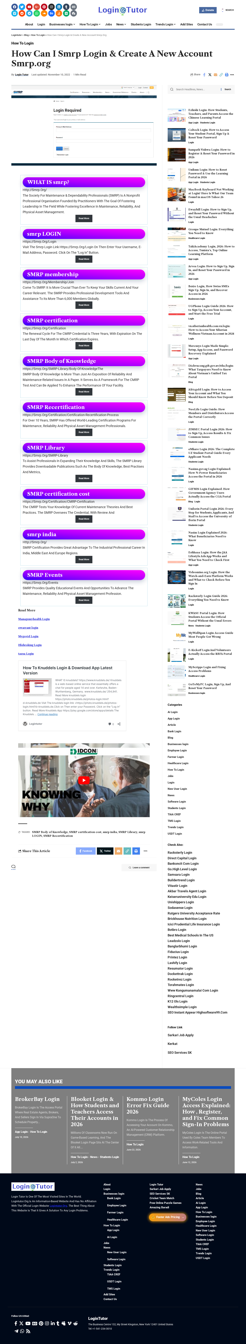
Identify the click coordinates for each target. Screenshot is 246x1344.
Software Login (177, 801)
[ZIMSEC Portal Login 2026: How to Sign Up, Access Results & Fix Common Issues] (177, 434)
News (191, 626)
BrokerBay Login (37, 1099)
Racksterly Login (180, 852)
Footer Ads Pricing (167, 1217)
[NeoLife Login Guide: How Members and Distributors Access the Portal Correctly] (177, 414)
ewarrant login (28, 627)
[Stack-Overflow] (59, 13)
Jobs (170, 776)
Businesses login (196, 299)
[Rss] (28, 1331)
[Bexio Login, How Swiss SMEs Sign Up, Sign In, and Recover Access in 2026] (177, 291)
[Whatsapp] (36, 13)
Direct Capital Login (182, 858)
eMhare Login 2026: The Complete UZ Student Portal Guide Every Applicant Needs (211, 453)
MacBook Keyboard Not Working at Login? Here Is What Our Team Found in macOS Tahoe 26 (211, 193)
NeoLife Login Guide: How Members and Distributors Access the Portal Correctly (211, 413)
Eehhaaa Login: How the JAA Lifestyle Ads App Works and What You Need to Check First (208, 556)
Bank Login (174, 731)
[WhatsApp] (22, 1331)
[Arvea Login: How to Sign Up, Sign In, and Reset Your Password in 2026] (177, 271)
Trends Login (176, 827)
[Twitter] (22, 7)
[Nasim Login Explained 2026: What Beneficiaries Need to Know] (177, 537)
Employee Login (177, 750)
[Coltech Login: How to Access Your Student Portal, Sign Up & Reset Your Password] (177, 135)
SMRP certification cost (85, 832)
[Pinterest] (44, 7)
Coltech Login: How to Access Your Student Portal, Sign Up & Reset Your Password (208, 133)
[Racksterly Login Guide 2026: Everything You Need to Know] (177, 601)
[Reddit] (22, 13)
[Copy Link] (220, 75)
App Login (193, 122)
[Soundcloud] (44, 13)
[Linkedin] (59, 7)
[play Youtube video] (84, 780)
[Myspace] (63, 1323)
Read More (84, 218)
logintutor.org (58, 1205)
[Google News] (34, 1323)
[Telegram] (29, 13)
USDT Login (175, 833)
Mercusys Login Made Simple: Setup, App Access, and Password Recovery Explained (210, 349)
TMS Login (174, 821)
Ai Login (173, 712)
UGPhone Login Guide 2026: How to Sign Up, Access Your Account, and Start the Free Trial (211, 310)
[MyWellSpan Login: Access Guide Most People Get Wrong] (177, 638)
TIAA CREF (174, 814)
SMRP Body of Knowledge (50, 832)
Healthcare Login (196, 238)
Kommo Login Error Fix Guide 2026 (148, 1105)
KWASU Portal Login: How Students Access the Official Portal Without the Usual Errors (209, 617)
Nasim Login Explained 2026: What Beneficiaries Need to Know (207, 536)
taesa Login (26, 653)
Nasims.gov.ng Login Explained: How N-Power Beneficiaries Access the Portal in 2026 (209, 472)
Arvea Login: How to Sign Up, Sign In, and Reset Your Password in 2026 (211, 270)
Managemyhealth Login (34, 619)
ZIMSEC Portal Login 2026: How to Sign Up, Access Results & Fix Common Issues (210, 433)
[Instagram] (51, 7)
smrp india (110, 832)
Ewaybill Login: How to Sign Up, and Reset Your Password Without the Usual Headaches (211, 213)
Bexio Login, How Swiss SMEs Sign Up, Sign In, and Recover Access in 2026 (208, 290)
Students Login (207, 122)
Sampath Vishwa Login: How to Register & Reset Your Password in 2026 (211, 153)
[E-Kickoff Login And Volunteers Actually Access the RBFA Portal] (177, 655)
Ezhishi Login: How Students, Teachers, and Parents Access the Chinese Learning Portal (210, 113)
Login (191, 142)
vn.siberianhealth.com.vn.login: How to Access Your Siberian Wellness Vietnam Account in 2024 (211, 330)
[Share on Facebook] (204, 75)
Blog (190, 382)
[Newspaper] (73, 7)
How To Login (22, 43)
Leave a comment (141, 867)
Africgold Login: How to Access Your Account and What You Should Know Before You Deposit (210, 393)
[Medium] (66, 13)
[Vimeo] (14, 13)
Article (172, 725)
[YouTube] (27, 1323)
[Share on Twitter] (209, 75)
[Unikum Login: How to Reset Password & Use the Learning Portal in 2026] (177, 174)
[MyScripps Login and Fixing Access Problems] (177, 672)
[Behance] (51, 13)
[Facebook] (14, 7)
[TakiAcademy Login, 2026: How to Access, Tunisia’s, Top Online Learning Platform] (177, 251)
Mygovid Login (28, 636)
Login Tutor (21, 74)
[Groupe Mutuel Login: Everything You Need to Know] (177, 234)
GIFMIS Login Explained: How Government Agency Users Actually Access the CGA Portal (209, 492)
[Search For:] (197, 89)
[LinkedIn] (53, 1323)
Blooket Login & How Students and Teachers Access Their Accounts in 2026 (95, 1111)
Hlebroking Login (30, 645)
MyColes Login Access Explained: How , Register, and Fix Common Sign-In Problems (206, 1111)
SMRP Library (127, 832)
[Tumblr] (66, 7)
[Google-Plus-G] (36, 7)
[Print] (226, 75)
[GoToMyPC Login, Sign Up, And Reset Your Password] (177, 689)
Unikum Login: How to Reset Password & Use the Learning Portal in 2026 (208, 173)
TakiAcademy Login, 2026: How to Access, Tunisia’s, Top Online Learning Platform (211, 250)
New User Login (177, 788)
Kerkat (172, 1044)
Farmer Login (176, 757)
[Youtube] (29, 7)
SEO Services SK (180, 1052)
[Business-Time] (73, 13)
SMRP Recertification (58, 835)
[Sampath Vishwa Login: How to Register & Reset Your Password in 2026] (177, 154)
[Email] (215, 75)
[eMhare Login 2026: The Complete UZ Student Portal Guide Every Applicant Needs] (177, 454)
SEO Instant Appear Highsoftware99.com (197, 1012)
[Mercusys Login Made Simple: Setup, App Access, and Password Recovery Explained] (177, 351)
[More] (232, 75)
